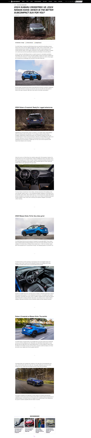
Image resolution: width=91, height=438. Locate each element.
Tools (55, 1)
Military (45, 1)
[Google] (70, 1)
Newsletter (79, 1)
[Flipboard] (72, 1)
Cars (31, 1)
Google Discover (38, 42)
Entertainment (37, 1)
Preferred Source (30, 42)
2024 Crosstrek (31, 47)
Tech (27, 1)
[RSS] (74, 1)
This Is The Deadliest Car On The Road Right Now (29, 430)
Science (50, 1)
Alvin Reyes (17, 15)
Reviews (60, 1)
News (23, 1)
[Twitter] (68, 1)
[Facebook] (66, 1)
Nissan (52, 238)
